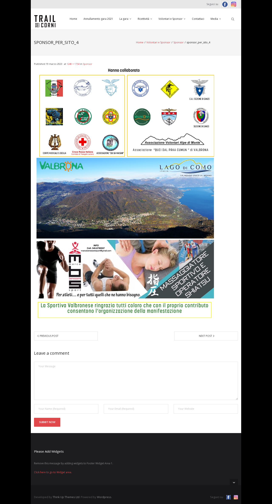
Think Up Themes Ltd (66, 497)
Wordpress (104, 497)
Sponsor (178, 42)
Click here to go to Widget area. (53, 472)
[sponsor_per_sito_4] (124, 194)
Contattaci (198, 19)
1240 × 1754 (73, 63)
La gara (123, 19)
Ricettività (143, 19)
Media (214, 19)
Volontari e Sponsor (171, 19)
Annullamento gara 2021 (98, 19)
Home (73, 19)
